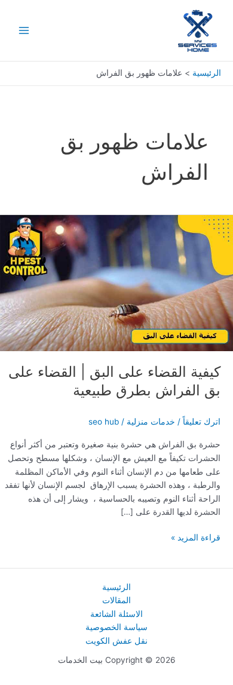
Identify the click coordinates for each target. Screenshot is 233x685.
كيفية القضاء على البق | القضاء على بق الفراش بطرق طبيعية (114, 381)
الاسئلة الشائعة (116, 614)
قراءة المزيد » (195, 538)
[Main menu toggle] (24, 31)
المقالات (116, 600)
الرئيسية (116, 587)
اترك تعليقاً (201, 421)
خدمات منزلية (151, 421)
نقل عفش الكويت (116, 641)
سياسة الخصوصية (116, 627)
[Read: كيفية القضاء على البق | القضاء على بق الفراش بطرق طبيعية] (116, 282)
